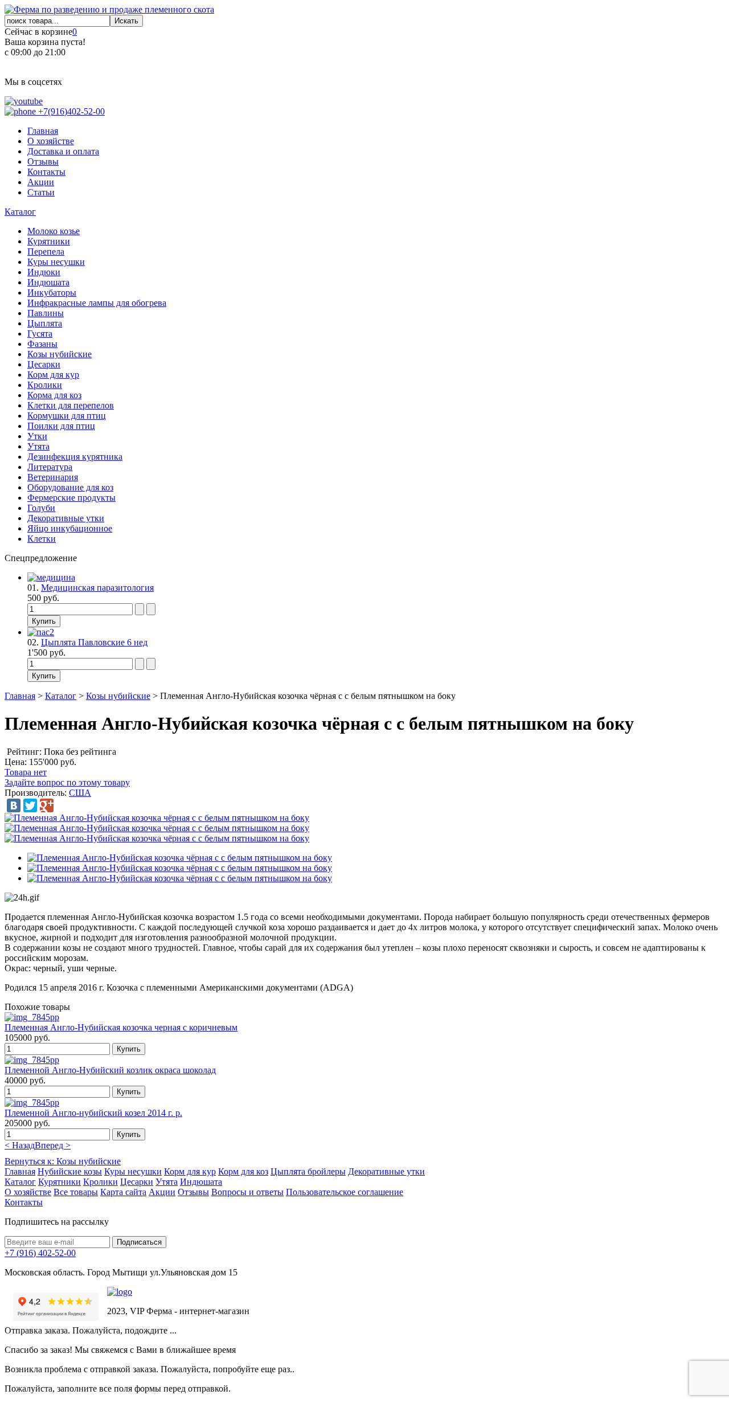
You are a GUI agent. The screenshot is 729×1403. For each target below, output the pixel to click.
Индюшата (48, 282)
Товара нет (26, 772)
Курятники (48, 241)
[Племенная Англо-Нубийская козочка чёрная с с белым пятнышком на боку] (157, 818)
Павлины (45, 313)
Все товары (76, 1192)
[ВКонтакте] (14, 805)
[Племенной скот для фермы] (109, 9)
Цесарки (43, 364)
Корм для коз (243, 1171)
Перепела (45, 251)
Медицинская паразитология (97, 587)
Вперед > (53, 1145)
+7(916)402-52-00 (70, 111)
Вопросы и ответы (247, 1192)
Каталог (20, 211)
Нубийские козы (70, 1171)
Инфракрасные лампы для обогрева (96, 303)
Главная (42, 131)
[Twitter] (30, 805)
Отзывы (43, 161)
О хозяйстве (50, 141)
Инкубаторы (51, 292)
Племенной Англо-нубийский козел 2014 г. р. (93, 1113)
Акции (40, 182)
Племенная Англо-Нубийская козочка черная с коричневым (121, 1027)
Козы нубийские (59, 354)
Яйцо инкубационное (69, 528)
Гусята (39, 333)
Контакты (46, 172)
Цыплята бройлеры (308, 1171)
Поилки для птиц (61, 426)
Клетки (41, 538)
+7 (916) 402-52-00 (40, 1253)
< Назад (20, 1145)
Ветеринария (52, 477)
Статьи (41, 192)
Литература (49, 467)
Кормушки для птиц (66, 415)
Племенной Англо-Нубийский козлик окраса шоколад (110, 1070)
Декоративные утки (65, 518)
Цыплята (44, 323)
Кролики (44, 385)
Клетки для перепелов (70, 405)
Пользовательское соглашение (344, 1192)
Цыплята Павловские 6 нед (94, 642)
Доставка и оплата (63, 151)
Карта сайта (123, 1192)
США (80, 792)
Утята (38, 446)
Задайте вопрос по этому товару (67, 782)
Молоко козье (53, 231)
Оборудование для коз (70, 487)
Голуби (41, 508)
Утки (37, 436)
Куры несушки (56, 262)
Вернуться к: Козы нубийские (63, 1161)
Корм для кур (53, 374)
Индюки (43, 272)
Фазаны (42, 344)
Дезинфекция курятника (74, 456)
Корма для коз (54, 395)
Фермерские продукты (71, 497)
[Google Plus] (47, 805)
